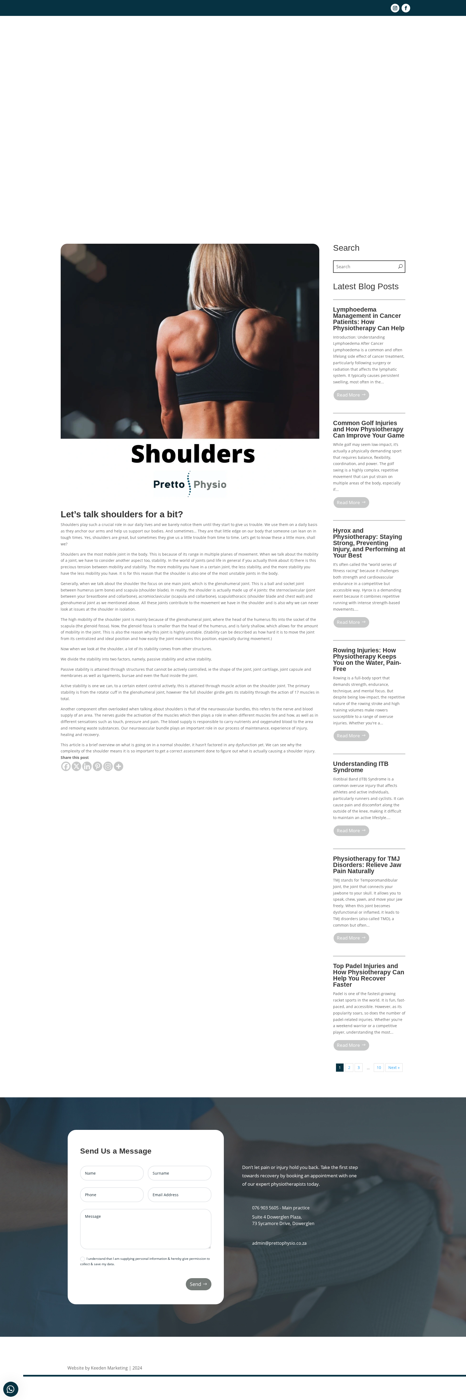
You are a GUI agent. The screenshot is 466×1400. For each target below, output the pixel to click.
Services (304, 32)
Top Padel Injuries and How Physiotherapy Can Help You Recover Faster (368, 975)
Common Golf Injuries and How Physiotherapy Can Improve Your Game (369, 429)
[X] (76, 766)
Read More (348, 395)
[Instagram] (108, 766)
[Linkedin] (87, 766)
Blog (323, 32)
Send (195, 1284)
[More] (118, 766)
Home (267, 32)
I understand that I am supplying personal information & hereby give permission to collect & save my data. (145, 1261)
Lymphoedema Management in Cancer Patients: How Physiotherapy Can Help (369, 319)
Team (284, 32)
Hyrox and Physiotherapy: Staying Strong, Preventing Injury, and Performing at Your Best (369, 543)
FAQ (360, 32)
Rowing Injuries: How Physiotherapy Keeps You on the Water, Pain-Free (367, 659)
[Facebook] (66, 766)
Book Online (405, 32)
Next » (394, 1067)
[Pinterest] (97, 766)
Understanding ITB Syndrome (361, 766)
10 (379, 1067)
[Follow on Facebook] (406, 8)
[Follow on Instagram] (395, 8)
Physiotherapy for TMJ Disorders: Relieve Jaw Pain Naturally (367, 865)
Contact (342, 32)
